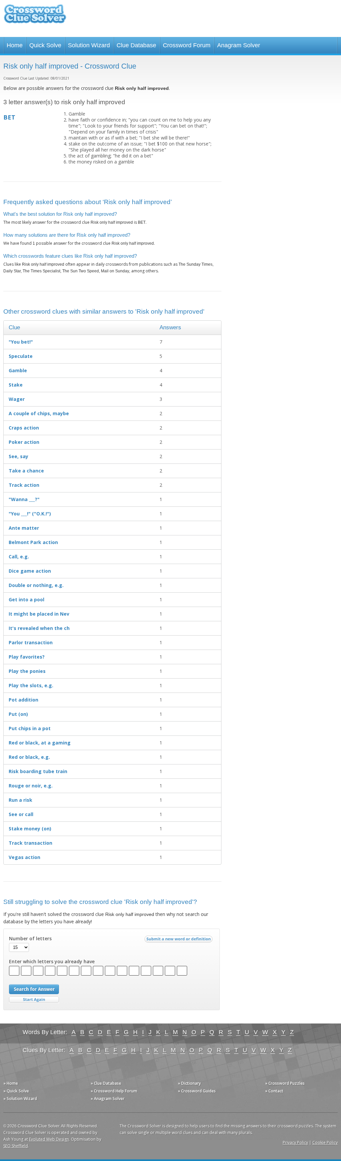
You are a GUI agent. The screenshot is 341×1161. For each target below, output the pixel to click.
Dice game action (30, 571)
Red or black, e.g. (29, 757)
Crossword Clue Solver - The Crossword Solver (35, 16)
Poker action (24, 442)
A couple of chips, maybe (39, 413)
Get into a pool (26, 599)
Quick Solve (45, 45)
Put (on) (18, 714)
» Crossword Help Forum (114, 1091)
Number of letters (30, 939)
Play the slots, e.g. (31, 685)
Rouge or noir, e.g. (31, 785)
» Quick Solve (16, 1091)
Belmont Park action (33, 542)
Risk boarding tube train (38, 771)
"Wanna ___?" (24, 499)
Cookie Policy (325, 1142)
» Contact (274, 1091)
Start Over (34, 999)
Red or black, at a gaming (40, 742)
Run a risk (20, 800)
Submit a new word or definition (179, 941)
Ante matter (24, 528)
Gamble (18, 370)
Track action (24, 485)
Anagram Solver (238, 45)
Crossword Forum (186, 45)
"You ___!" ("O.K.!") (30, 513)
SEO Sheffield (15, 1146)
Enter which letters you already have (52, 962)
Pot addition (23, 700)
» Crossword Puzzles (285, 1083)
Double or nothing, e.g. (36, 585)
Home (15, 45)
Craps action (24, 428)
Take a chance (26, 470)
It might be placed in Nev (39, 614)
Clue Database (136, 45)
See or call (21, 814)
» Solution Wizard (20, 1098)
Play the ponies (27, 671)
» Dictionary (189, 1083)
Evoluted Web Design (49, 1139)
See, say (18, 456)
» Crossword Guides (197, 1091)
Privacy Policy (295, 1142)
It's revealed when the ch (39, 628)
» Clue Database (106, 1083)
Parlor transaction (31, 642)
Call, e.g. (19, 556)
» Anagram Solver (108, 1098)
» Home (10, 1083)
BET (9, 117)
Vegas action (24, 857)
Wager (17, 399)
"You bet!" (21, 342)
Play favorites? (27, 657)
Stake (16, 385)
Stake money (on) (30, 828)
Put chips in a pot (30, 728)
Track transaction (30, 843)
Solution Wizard (89, 45)
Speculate (21, 356)
